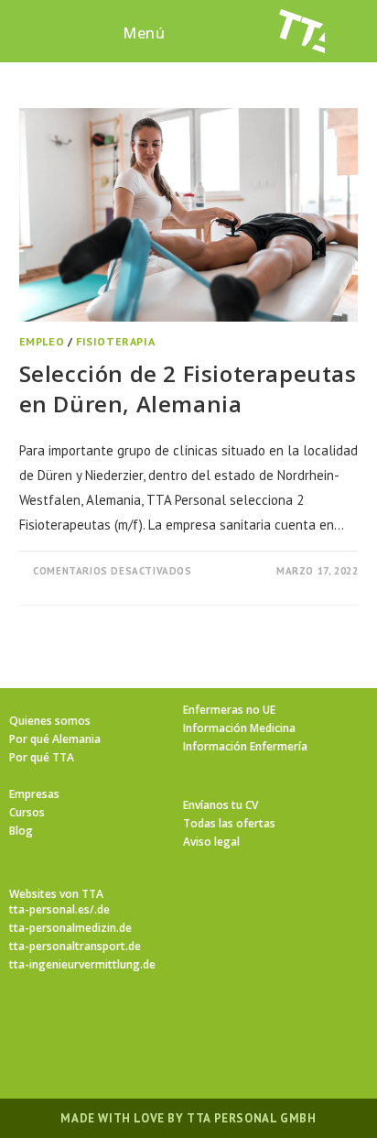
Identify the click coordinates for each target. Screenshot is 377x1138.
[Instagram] (166, 1025)
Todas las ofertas (229, 823)
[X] (78, 1025)
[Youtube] (298, 1025)
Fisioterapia (115, 341)
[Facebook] (122, 1025)
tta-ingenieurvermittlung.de (82, 964)
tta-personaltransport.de (75, 946)
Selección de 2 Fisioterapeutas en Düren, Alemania (188, 389)
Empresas (34, 794)
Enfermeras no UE (229, 709)
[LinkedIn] (210, 1025)
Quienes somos (50, 720)
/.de (100, 909)
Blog (21, 830)
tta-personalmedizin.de (70, 928)
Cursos (27, 812)
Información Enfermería (245, 746)
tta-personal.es (49, 909)
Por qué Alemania (55, 739)
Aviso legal (211, 841)
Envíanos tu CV (220, 805)
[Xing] (254, 1025)
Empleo (42, 341)
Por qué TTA (41, 757)
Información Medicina (239, 728)
